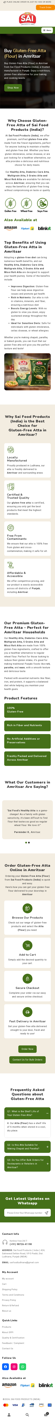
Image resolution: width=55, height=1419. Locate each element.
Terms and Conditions (13, 1295)
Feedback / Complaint (13, 1343)
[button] (26, 842)
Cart (4, 1284)
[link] (27, 815)
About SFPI (7, 1332)
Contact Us (7, 1348)
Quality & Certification (13, 1338)
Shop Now (13, 87)
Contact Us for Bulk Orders (27, 1059)
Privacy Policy (9, 1300)
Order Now (27, 1049)
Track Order (45, 7)
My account (8, 1279)
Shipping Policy (9, 1289)
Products (6, 1327)
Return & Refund (10, 1305)
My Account (9, 1415)
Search (27, 1415)
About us (6, 1311)
